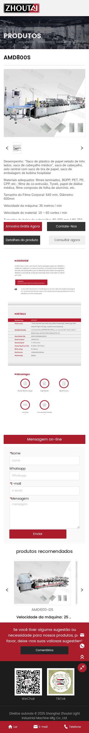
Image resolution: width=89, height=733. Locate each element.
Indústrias (25, 42)
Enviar (37, 534)
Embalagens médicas (52, 42)
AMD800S (79, 42)
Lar (10, 42)
